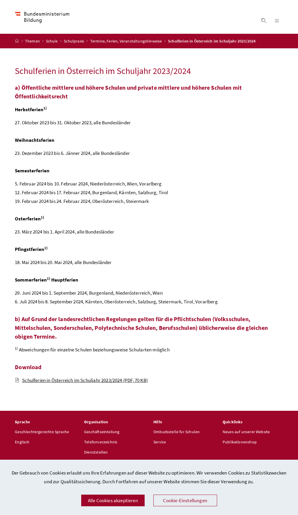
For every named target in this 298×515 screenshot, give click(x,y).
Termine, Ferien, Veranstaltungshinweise (126, 41)
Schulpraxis (74, 41)
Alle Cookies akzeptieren (113, 500)
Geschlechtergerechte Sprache (42, 431)
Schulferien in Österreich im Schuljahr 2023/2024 (85, 380)
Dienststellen (96, 452)
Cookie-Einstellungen (185, 500)
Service (159, 442)
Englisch (22, 442)
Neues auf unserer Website (246, 431)
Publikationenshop (240, 442)
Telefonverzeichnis (100, 442)
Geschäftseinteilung (101, 431)
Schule (52, 41)
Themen (33, 41)
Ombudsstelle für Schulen (176, 431)
